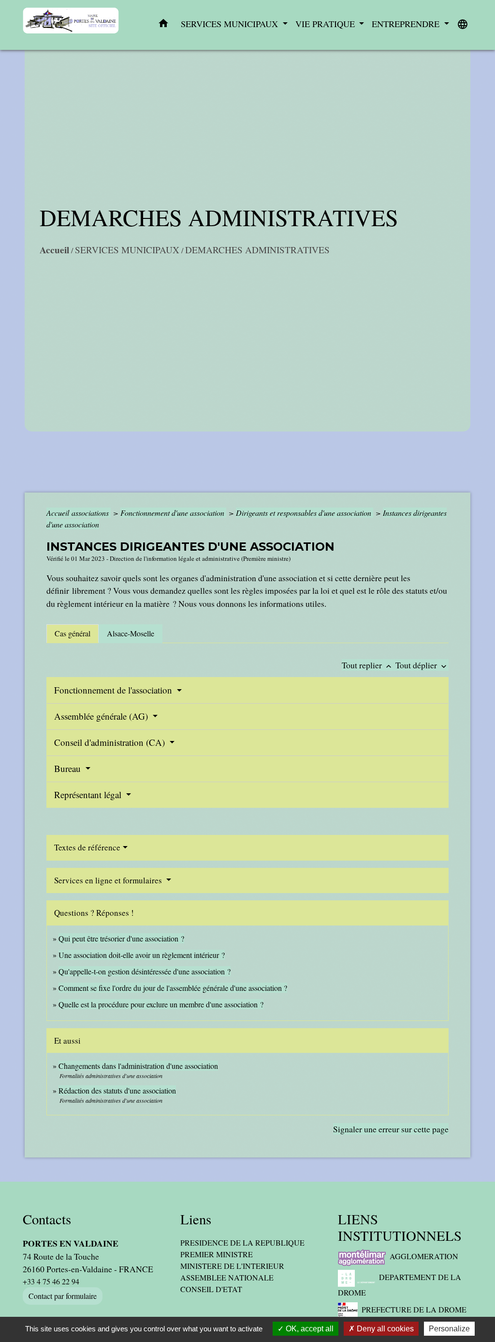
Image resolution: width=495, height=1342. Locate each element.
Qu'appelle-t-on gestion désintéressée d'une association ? (144, 971)
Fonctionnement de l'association (114, 690)
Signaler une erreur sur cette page (391, 1129)
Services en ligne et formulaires (109, 880)
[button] (163, 25)
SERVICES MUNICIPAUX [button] (230, 24)
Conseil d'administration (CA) (110, 742)
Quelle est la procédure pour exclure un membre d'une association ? (160, 1004)
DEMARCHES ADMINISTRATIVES (257, 250)
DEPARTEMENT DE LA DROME (399, 1284)
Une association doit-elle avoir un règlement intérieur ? (141, 955)
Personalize (449, 1329)
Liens (195, 1219)
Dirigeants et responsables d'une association (304, 513)
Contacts (47, 1219)
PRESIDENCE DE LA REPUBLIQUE (242, 1242)
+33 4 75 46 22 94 (51, 1281)
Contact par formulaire (63, 1296)
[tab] (72, 633)
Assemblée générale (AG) (102, 716)
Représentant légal (89, 794)
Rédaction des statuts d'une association (117, 1090)
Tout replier (367, 665)
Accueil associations (78, 513)
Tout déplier (422, 665)
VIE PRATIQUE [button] (326, 24)
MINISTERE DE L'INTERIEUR (232, 1266)
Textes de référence (87, 847)
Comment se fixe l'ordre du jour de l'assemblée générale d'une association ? (172, 988)
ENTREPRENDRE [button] (407, 24)
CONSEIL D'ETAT (211, 1289)
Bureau (68, 768)
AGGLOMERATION (424, 1256)
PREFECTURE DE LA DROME (414, 1309)
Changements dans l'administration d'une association (138, 1066)
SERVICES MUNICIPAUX (127, 250)
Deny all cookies (384, 1329)
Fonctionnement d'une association (173, 513)
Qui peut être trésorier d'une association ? (121, 938)
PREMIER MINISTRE (216, 1254)
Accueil (54, 250)
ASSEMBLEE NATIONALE (227, 1277)
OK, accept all (309, 1329)
